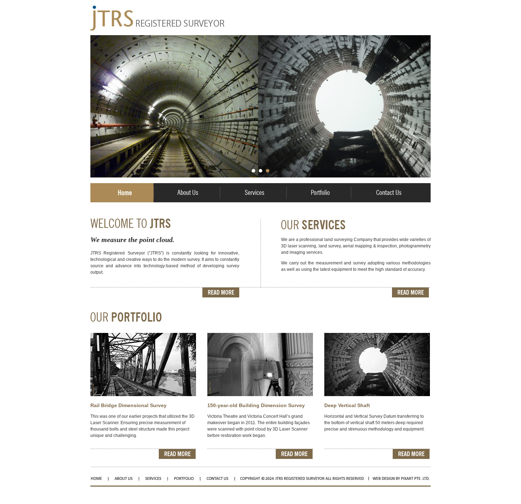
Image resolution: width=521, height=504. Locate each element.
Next (421, 108)
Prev (99, 108)
